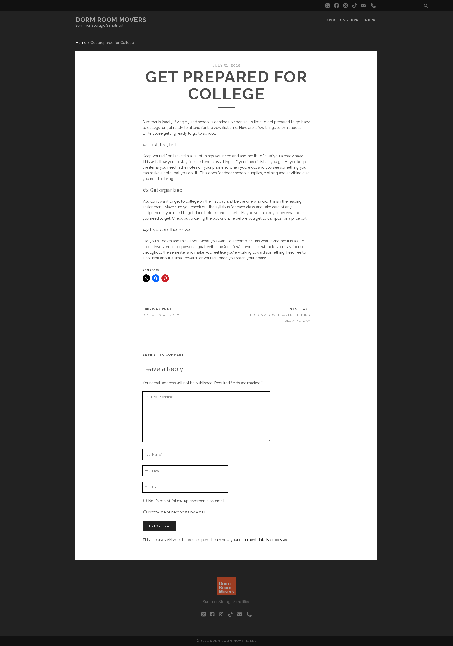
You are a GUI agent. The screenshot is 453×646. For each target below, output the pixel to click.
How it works (364, 20)
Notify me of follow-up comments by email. (186, 501)
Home (81, 42)
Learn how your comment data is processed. (250, 540)
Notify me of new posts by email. (177, 512)
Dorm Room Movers (111, 19)
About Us (336, 20)
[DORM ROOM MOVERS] (226, 593)
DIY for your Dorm (161, 315)
